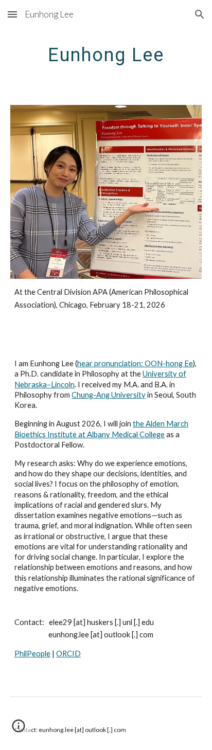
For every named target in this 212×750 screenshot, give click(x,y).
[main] (106, 54)
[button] (12, 14)
